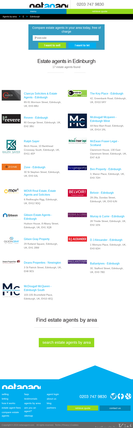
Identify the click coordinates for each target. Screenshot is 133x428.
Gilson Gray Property (37, 239)
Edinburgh (35, 16)
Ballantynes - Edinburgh (105, 263)
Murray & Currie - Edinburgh (107, 216)
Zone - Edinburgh (34, 167)
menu (33, 11)
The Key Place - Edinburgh (106, 93)
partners (51, 407)
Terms (58, 425)
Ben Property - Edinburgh (105, 169)
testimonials (30, 398)
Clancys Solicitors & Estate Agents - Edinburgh (40, 95)
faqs (26, 394)
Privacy (65, 425)
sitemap (28, 415)
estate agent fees (11, 407)
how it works (8, 403)
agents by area (32, 403)
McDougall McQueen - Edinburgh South (37, 288)
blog (49, 403)
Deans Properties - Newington (42, 262)
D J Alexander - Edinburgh (106, 239)
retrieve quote (99, 11)
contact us (115, 408)
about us (51, 398)
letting (5, 398)
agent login (53, 394)
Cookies (74, 425)
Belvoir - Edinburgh (102, 192)
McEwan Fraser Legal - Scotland (104, 143)
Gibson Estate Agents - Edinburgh (38, 216)
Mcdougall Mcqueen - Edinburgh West (103, 119)
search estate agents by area (66, 342)
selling (5, 394)
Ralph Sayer (31, 141)
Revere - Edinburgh (36, 117)
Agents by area (10, 16)
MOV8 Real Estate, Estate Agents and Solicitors (40, 192)
